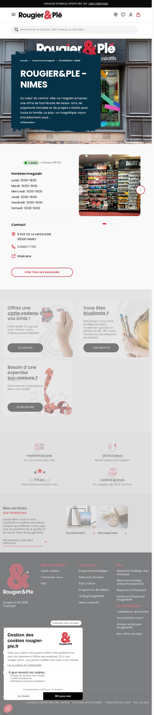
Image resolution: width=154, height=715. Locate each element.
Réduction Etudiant (91, 577)
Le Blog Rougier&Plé (91, 596)
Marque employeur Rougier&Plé (129, 626)
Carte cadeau (50, 571)
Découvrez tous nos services (18, 542)
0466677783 (26, 247)
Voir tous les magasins (42, 272)
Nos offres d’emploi (129, 634)
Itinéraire (24, 256)
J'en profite (101, 347)
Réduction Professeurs (131, 590)
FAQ (43, 583)
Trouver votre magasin (43, 60)
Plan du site (141, 702)
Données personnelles (87, 702)
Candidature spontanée (132, 612)
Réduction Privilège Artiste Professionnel (130, 582)
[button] (115, 15)
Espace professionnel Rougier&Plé (131, 598)
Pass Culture (87, 583)
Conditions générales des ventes (47, 702)
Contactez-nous (52, 577)
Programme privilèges (93, 571)
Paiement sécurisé (118, 702)
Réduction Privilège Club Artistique (132, 572)
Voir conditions (98, 3)
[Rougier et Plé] (18, 579)
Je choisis (25, 347)
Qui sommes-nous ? (130, 618)
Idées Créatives (89, 602)
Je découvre (25, 407)
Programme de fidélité (94, 590)
